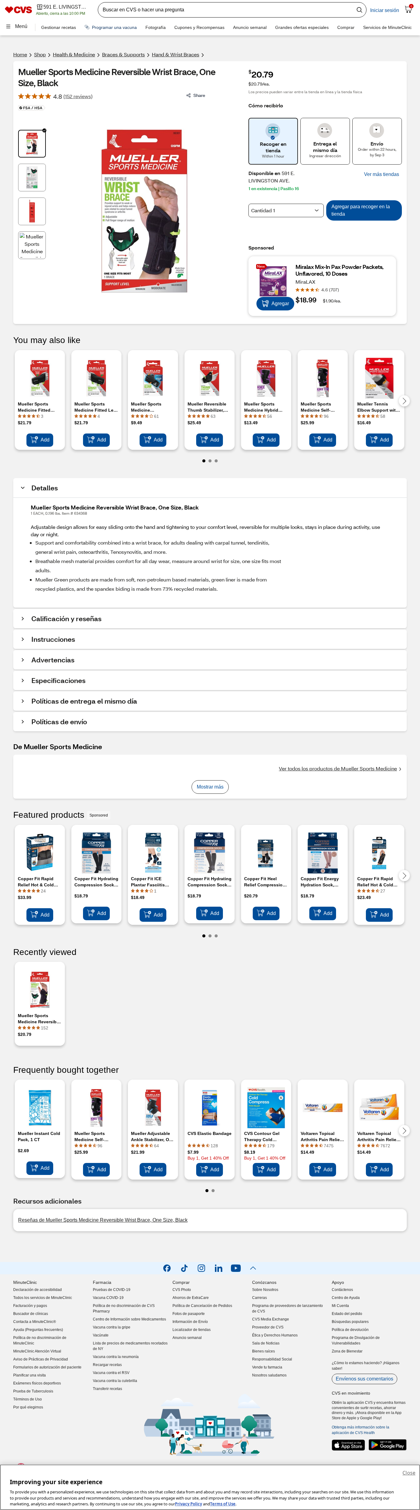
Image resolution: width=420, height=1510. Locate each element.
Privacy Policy (188, 1503)
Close (408, 1472)
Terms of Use (223, 1503)
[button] (381, 174)
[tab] (32, 144)
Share (199, 95)
